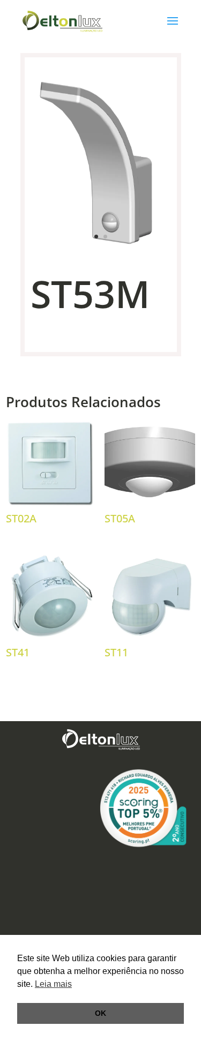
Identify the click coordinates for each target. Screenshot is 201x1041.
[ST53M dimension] (101, 248)
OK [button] (100, 1013)
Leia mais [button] (53, 983)
